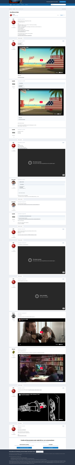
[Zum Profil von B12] (11, 15)
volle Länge (19, 75)
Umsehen (22, 4)
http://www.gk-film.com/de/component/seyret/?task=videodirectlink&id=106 (28, 204)
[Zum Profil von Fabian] (14, 316)
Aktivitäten (18, 4)
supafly (13, 129)
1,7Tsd (14, 26)
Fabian (13, 313)
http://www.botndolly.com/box (22, 435)
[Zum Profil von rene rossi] (14, 183)
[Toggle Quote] (19, 184)
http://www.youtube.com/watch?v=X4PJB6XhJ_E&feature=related (27, 234)
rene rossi (13, 179)
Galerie (14, 4)
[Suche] (65, 4)
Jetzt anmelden (51, 447)
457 (13, 88)
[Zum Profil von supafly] (14, 84)
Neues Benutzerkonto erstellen (24, 447)
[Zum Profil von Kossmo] (14, 352)
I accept (40, 451)
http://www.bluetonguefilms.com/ (22, 148)
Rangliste (26, 4)
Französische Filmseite (21, 77)
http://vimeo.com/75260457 (22, 429)
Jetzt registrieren (62, 1)
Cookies (28, 463)
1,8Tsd (14, 356)
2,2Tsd (14, 320)
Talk (17, 15)
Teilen (58, 15)
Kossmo (13, 349)
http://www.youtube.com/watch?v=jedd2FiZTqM (25, 35)
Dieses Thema (61, 4)
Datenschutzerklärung (50, 462)
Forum (11, 4)
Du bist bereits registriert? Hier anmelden (52, 1)
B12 (14, 14)
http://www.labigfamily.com (22, 31)
